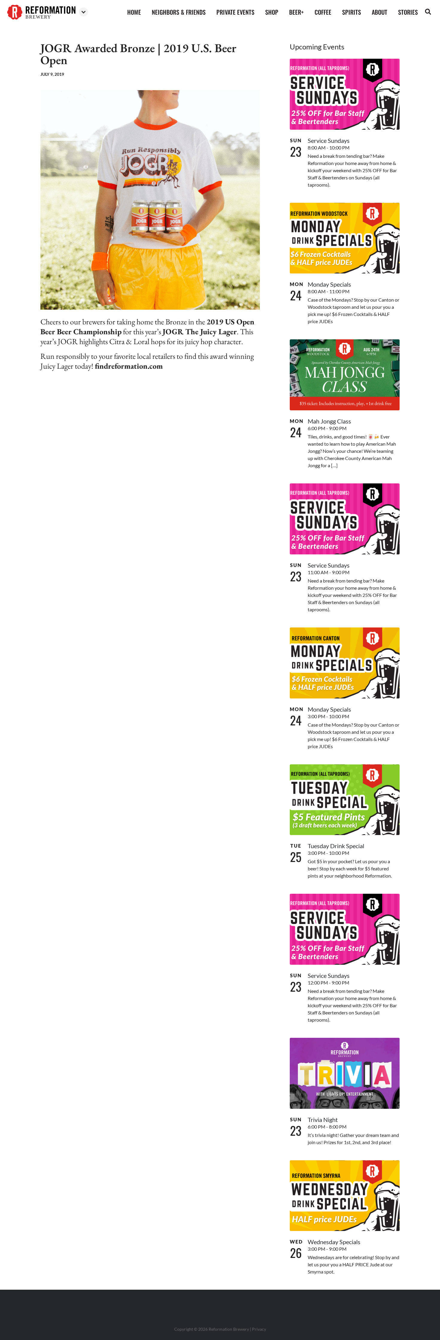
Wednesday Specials (334, 1241)
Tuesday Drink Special (336, 845)
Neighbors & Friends (179, 11)
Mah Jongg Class (329, 421)
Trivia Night (323, 1119)
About (379, 11)
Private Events (235, 11)
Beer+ (296, 11)
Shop (271, 11)
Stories (408, 11)
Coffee (323, 11)
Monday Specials (329, 284)
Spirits (351, 11)
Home (134, 11)
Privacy (259, 1329)
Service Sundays (329, 140)
